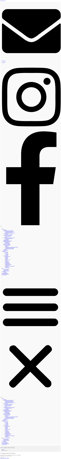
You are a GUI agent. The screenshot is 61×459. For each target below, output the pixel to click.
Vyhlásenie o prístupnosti (9, 248)
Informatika (7, 262)
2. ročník (6, 253)
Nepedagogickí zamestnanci (10, 402)
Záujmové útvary (8, 236)
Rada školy (7, 242)
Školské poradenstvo (8, 238)
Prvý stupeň (6, 421)
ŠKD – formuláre (6, 270)
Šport (6, 406)
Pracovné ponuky (5, 273)
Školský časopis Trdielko (8, 410)
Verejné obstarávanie (5, 443)
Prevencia (7, 239)
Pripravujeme (6, 439)
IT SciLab (5, 272)
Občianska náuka (8, 264)
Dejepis (6, 428)
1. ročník (6, 252)
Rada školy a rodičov (7, 241)
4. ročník (6, 424)
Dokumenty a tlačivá (7, 244)
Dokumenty (7, 245)
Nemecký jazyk (7, 263)
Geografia (7, 261)
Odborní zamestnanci (9, 232)
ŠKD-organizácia (6, 269)
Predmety (3, 251)
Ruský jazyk (7, 265)
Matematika (7, 432)
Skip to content (2, 0)
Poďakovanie (6, 250)
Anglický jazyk (7, 256)
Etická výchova (7, 259)
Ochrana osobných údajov (9, 417)
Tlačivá (6, 246)
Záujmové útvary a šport (8, 235)
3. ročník (6, 254)
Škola (3, 398)
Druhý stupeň (6, 255)
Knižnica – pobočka (7, 413)
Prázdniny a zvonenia (8, 234)
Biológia (6, 257)
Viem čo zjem (7, 267)
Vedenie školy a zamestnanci (8, 230)
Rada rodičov (7, 243)
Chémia (6, 258)
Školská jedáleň (6, 240)
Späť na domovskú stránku (4, 458)
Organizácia (6, 233)
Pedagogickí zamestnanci (9, 231)
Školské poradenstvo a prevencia (9, 237)
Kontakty (5, 249)
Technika (6, 436)
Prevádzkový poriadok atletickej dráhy (11, 247)
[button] (30, 337)
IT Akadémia (4, 271)
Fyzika (6, 260)
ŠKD (2, 268)
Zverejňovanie (4, 274)
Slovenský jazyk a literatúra (9, 266)
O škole (5, 229)
